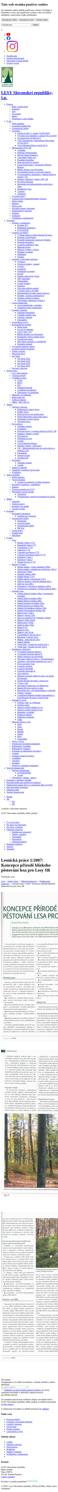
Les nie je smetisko (25, 329)
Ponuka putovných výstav (28, 276)
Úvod (19, 380)
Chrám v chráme (24, 693)
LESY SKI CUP (24, 332)
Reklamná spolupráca (26, 228)
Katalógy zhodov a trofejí (28, 434)
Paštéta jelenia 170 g (26, 576)
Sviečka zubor (23, 705)
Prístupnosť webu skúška (22, 119)
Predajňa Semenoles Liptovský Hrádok (34, 240)
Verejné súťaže (23, 455)
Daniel (20, 734)
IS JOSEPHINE (24, 773)
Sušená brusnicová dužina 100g (30, 603)
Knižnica (21, 286)
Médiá (9, 499)
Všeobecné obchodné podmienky (26, 744)
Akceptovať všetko (9, 20)
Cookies (15, 753)
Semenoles (21, 521)
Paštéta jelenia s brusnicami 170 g (31, 579)
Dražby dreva (23, 412)
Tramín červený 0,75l (26, 562)
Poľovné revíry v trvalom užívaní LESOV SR (37, 431)
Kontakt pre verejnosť (26, 516)
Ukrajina (21, 191)
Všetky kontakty (8, 1477)
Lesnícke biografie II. (26, 671)
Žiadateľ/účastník (24, 388)
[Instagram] (12, 51)
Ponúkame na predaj (26, 271)
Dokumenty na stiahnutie (28, 392)
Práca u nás (17, 206)
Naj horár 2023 (23, 361)
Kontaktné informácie (21, 513)
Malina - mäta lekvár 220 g (28, 639)
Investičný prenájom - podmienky (26, 484)
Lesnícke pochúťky (20, 232)
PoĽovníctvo (12, 1447)
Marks (14, 116)
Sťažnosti (16, 216)
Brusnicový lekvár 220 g (27, 637)
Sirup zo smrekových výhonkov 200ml (33, 618)
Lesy (3, 881)
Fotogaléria (22, 320)
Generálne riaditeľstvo (21, 126)
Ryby (19, 736)
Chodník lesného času (26, 315)
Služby (9, 404)
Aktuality (16, 501)
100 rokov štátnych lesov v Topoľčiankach (35, 659)
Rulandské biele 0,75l (26, 545)
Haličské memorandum (27, 153)
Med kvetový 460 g (25, 613)
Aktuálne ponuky (24, 426)
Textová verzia (12, 63)
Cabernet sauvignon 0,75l (28, 552)
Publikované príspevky (21, 832)
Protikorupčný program (22, 211)
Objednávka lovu (24, 438)
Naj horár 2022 (23, 358)
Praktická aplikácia (14, 844)
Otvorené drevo (18, 354)
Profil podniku (18, 123)
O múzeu (21, 262)
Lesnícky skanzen (19, 310)
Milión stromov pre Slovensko (30, 169)
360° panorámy (23, 279)
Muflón (20, 732)
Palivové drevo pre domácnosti (30, 414)
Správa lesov (11, 371)
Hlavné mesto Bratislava (27, 155)
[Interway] (33, 1481)
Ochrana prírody (19, 375)
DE (13, 804)
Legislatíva (22, 429)
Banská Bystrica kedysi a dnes (30, 688)
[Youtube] (8, 35)
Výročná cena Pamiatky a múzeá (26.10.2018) (37, 136)
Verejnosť (10, 220)
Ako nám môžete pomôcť (28, 288)
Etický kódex (17, 201)
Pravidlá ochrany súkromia (23, 208)
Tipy (14, 111)
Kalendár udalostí (24, 344)
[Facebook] (8, 39)
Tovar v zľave (18, 741)
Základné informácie (26, 312)
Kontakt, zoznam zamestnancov (30, 295)
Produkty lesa (17, 591)
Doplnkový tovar (19, 700)
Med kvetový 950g (25, 623)
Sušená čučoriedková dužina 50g (31, 610)
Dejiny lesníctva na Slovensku (30, 656)
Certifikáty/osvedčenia (26, 390)
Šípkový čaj (22, 627)
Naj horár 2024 (23, 363)
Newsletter (16, 114)
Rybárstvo (16, 460)
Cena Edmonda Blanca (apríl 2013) (32, 145)
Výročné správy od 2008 (27, 291)
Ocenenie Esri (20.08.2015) (29, 138)
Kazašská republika (25, 160)
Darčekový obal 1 (25, 557)
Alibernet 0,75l (23, 550)
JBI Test (20, 528)
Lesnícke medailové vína (27, 245)
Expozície (21, 269)
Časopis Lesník (18, 509)
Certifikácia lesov (19, 378)
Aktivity (9, 846)
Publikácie (21, 254)
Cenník (20, 441)
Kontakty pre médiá (20, 506)
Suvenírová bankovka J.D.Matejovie (32, 685)
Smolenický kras (24, 189)
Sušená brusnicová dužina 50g (30, 606)
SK (7, 799)
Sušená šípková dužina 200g (29, 601)
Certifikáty (16, 758)
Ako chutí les (23, 673)
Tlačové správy (18, 504)
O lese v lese (22, 683)
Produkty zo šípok (25, 252)
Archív (20, 775)
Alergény (16, 761)
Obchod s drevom (19, 368)
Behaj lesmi (22, 327)
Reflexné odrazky (24, 715)
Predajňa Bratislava (25, 242)
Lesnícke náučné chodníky (23, 349)
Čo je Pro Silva (12, 822)
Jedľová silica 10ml (25, 625)
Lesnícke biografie (25, 669)
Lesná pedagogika (19, 303)
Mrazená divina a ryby (21, 722)
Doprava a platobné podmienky (25, 765)
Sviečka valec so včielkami (28, 702)
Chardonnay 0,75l (25, 547)
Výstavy (20, 266)
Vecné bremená (18, 480)
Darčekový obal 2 (25, 560)
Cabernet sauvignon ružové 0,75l (31, 555)
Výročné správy (18, 196)
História (15, 203)
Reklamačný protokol (21, 748)
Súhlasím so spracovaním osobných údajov (22, 1390)
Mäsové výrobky (19, 564)
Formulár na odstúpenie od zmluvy (27, 751)
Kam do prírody (13, 1419)
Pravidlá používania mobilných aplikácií (23, 782)
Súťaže (20, 274)
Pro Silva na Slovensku (16, 825)
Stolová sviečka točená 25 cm (29, 710)
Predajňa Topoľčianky (26, 237)
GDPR (9, 1442)
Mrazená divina (23, 247)
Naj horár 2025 (23, 366)
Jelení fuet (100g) (24, 572)
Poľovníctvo (17, 424)
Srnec (19, 727)
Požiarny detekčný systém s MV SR (32, 179)
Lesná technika (23, 523)
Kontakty (10, 511)
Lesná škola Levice (20, 322)
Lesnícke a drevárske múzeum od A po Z (34, 661)
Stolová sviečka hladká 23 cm (30, 707)
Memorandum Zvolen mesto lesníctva (33, 293)
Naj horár (16, 356)
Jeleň (19, 724)
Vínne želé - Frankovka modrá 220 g (33, 644)
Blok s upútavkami (20, 107)
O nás (8, 121)
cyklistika (21, 150)
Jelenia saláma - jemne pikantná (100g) (33, 567)
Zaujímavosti (22, 458)
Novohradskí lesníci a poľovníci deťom (34, 172)
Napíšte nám (11, 56)
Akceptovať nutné (27, 20)
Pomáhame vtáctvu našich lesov (30, 337)
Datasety (15, 213)
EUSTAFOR (23, 230)
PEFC (20, 383)
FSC (19, 385)
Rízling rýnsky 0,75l (26, 543)
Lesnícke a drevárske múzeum (25, 259)
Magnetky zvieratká (25, 712)
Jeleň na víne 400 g (25, 584)
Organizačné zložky (20, 128)
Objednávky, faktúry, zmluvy (24, 778)
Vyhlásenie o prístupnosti (22, 218)
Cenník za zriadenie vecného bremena (33, 482)
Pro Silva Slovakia (25, 182)
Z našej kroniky (24, 283)
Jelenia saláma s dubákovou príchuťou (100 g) (37, 569)
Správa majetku (13, 475)
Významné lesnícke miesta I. (29, 652)
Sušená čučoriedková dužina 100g (31, 608)
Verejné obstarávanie (15, 58)
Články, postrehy (19, 834)
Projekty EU (22, 225)
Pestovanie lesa (18, 397)
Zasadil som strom (25, 339)
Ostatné (20, 257)
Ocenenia (16, 131)
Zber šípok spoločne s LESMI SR (31, 341)
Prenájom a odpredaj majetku (18, 780)
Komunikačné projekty (21, 325)
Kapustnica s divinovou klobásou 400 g (34, 586)
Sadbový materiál (19, 467)
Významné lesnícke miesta (23, 346)
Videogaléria (22, 281)
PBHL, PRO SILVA (21, 402)
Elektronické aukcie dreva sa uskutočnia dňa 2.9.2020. (29, 785)
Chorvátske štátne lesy (26, 157)
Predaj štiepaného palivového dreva (32, 417)
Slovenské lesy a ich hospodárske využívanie (36, 690)
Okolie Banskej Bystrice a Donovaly (33, 681)
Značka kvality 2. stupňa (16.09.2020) (33, 133)
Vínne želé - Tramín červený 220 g (32, 647)
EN (13, 802)
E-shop (9, 538)
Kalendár (16, 109)
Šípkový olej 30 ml (25, 632)
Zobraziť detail (41, 20)
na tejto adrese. (7, 1404)
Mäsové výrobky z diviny (28, 249)
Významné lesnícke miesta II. (29, 654)
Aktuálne (10, 849)
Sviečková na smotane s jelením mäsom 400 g (36, 589)
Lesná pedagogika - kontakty (29, 305)
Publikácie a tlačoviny (21, 649)
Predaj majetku (18, 477)
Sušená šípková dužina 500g (29, 598)
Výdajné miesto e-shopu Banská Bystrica (34, 235)
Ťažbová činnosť (19, 400)
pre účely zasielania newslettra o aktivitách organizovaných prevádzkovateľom (25, 1392)
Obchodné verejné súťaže (17, 61)
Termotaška (22, 739)
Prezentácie (17, 839)
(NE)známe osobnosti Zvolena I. (31, 300)
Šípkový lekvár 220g (26, 615)
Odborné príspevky (14, 830)
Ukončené (21, 494)
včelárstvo (21, 194)
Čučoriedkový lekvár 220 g (29, 635)
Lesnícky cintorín (24, 317)
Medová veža (23, 630)
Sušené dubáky (23, 642)
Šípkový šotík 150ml (26, 620)
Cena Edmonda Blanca (27, 443)
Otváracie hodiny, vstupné (28, 264)
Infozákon (16, 535)
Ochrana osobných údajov (28, 298)
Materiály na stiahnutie (21, 395)
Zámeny (15, 487)
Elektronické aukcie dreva (28, 409)
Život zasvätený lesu (26, 664)
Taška (19, 719)
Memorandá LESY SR (21, 148)
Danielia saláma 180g (26, 574)
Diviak (20, 729)
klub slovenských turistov (28, 162)
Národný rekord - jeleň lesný (29, 446)
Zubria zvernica (18, 351)
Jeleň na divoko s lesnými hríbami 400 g (34, 581)
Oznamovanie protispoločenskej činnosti (29, 199)
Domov (9, 104)
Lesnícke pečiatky (25, 666)
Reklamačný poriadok (21, 746)
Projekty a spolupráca (21, 223)
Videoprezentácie (19, 842)
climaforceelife (12, 790)
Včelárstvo (16, 472)
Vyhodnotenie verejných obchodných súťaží (36, 497)
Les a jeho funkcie (20, 373)
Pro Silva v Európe (14, 827)
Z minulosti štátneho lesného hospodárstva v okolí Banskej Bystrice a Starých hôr (36, 696)
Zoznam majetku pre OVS (23, 489)
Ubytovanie (11, 1427)
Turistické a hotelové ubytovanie (26, 470)
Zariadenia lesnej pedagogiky (29, 308)
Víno (14, 540)
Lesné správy (17, 530)
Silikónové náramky (25, 717)
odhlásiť (45, 1409)
